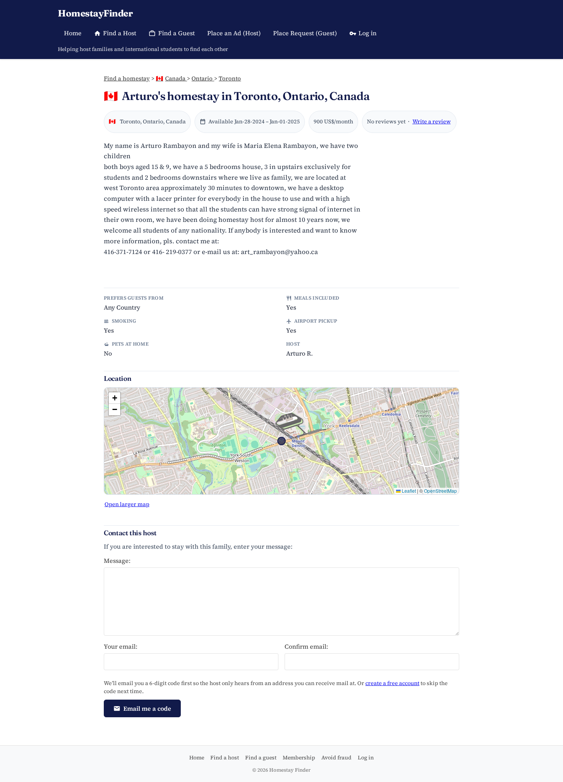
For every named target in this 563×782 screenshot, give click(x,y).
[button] (114, 398)
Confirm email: (306, 646)
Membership (299, 757)
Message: (117, 560)
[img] (281, 441)
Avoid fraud (336, 757)
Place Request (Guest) (305, 33)
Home (73, 33)
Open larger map (127, 504)
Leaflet (408, 490)
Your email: (120, 646)
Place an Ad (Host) (234, 33)
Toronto (230, 78)
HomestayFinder (95, 13)
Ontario (202, 78)
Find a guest (261, 757)
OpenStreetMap (440, 490)
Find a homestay (127, 78)
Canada (171, 78)
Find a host (224, 757)
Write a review (431, 121)
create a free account (392, 683)
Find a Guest (176, 33)
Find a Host (119, 33)
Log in (367, 33)
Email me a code (147, 708)
